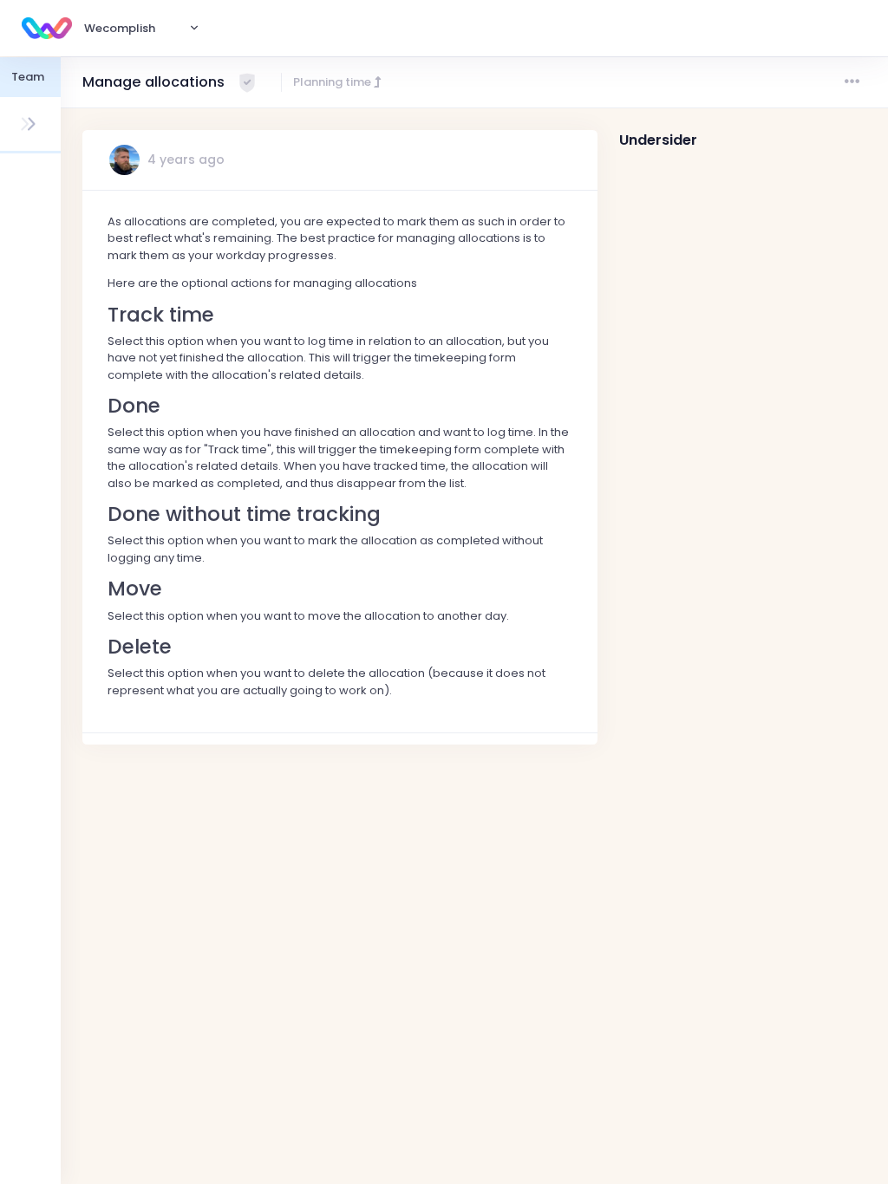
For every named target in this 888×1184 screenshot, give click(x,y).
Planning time (333, 82)
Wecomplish (119, 28)
